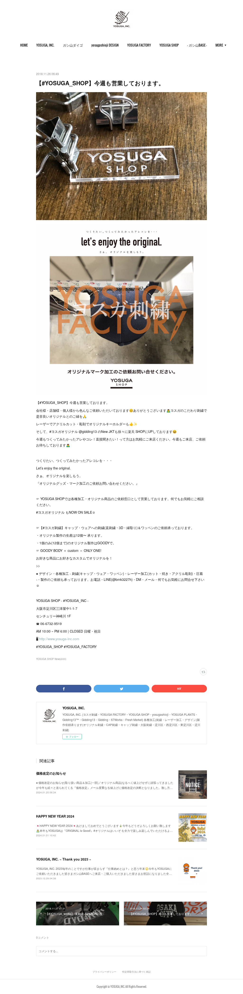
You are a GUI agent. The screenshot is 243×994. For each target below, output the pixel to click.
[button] (24, 45)
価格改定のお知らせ (51, 773)
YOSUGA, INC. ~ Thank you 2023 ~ (63, 859)
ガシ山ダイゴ (73, 45)
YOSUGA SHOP (169, 45)
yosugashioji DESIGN (105, 45)
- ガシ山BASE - (197, 45)
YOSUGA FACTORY (139, 45)
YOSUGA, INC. (45, 45)
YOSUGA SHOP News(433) (51, 659)
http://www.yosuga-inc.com (59, 638)
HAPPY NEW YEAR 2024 (55, 816)
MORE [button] (219, 45)
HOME (24, 45)
